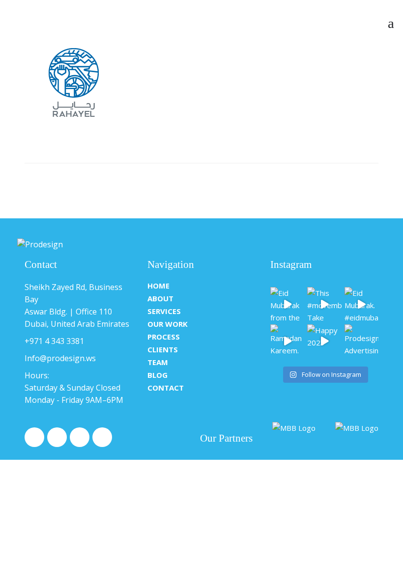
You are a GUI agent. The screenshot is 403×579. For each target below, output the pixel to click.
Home (158, 285)
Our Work (167, 324)
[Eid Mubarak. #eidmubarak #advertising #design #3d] (361, 304)
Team (157, 362)
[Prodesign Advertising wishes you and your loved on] (361, 341)
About (160, 298)
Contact (165, 388)
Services (164, 311)
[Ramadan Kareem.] (287, 341)
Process (163, 337)
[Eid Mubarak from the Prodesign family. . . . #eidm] (287, 304)
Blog (157, 375)
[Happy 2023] (324, 341)
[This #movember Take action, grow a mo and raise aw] (324, 304)
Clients (162, 349)
